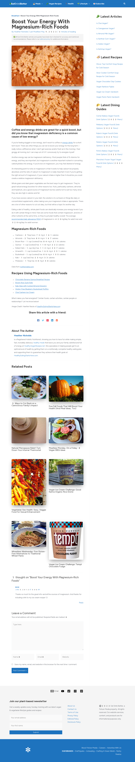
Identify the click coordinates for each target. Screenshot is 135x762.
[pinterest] (81, 691)
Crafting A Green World (105, 751)
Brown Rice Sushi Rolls (24, 283)
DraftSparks (79, 751)
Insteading (90, 751)
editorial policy (45, 39)
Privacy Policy (73, 716)
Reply (81, 603)
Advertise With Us (114, 748)
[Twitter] (43, 320)
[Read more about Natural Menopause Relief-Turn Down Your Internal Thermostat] (29, 430)
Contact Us (72, 709)
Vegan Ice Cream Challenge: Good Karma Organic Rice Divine (65, 490)
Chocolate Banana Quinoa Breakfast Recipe (32, 279)
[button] (41, 3)
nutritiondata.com (27, 267)
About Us (71, 706)
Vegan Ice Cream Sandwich (107, 92)
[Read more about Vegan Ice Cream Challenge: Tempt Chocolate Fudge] (66, 540)
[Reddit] (57, 320)
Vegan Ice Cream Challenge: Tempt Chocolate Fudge (65, 565)
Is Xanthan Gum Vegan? (105, 39)
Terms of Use (73, 712)
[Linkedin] (52, 320)
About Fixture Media (89, 748)
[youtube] (62, 691)
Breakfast (15, 16)
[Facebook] (38, 320)
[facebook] (69, 691)
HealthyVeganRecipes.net (34, 346)
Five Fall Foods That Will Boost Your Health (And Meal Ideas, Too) (65, 407)
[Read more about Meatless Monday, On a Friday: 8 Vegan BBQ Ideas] (66, 430)
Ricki (17, 587)
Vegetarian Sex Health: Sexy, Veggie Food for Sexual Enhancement (29, 511)
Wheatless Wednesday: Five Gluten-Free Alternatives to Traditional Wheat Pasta (28, 553)
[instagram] (75, 691)
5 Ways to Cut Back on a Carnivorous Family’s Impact (25, 404)
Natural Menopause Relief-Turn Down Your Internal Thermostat (26, 449)
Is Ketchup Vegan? (103, 49)
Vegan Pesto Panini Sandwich (107, 97)
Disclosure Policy (74, 722)
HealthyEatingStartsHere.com (48, 306)
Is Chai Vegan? (102, 23)
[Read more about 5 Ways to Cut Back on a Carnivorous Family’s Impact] (29, 387)
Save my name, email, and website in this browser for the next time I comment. (45, 664)
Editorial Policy (73, 719)
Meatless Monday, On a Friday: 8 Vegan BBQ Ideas (65, 449)
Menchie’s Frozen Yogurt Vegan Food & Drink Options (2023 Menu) (109, 163)
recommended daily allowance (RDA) (26, 219)
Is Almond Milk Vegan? (105, 34)
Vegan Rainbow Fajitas (105, 87)
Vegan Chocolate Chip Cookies (108, 81)
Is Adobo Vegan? (103, 44)
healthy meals (39, 343)
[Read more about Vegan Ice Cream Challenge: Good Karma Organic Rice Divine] (66, 472)
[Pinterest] (48, 320)
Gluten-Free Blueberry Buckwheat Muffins (32, 289)
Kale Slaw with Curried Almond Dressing (31, 286)
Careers (102, 748)
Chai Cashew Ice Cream (24, 292)
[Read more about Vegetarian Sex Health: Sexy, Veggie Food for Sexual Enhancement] (29, 482)
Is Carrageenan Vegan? (105, 28)
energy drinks (67, 143)
